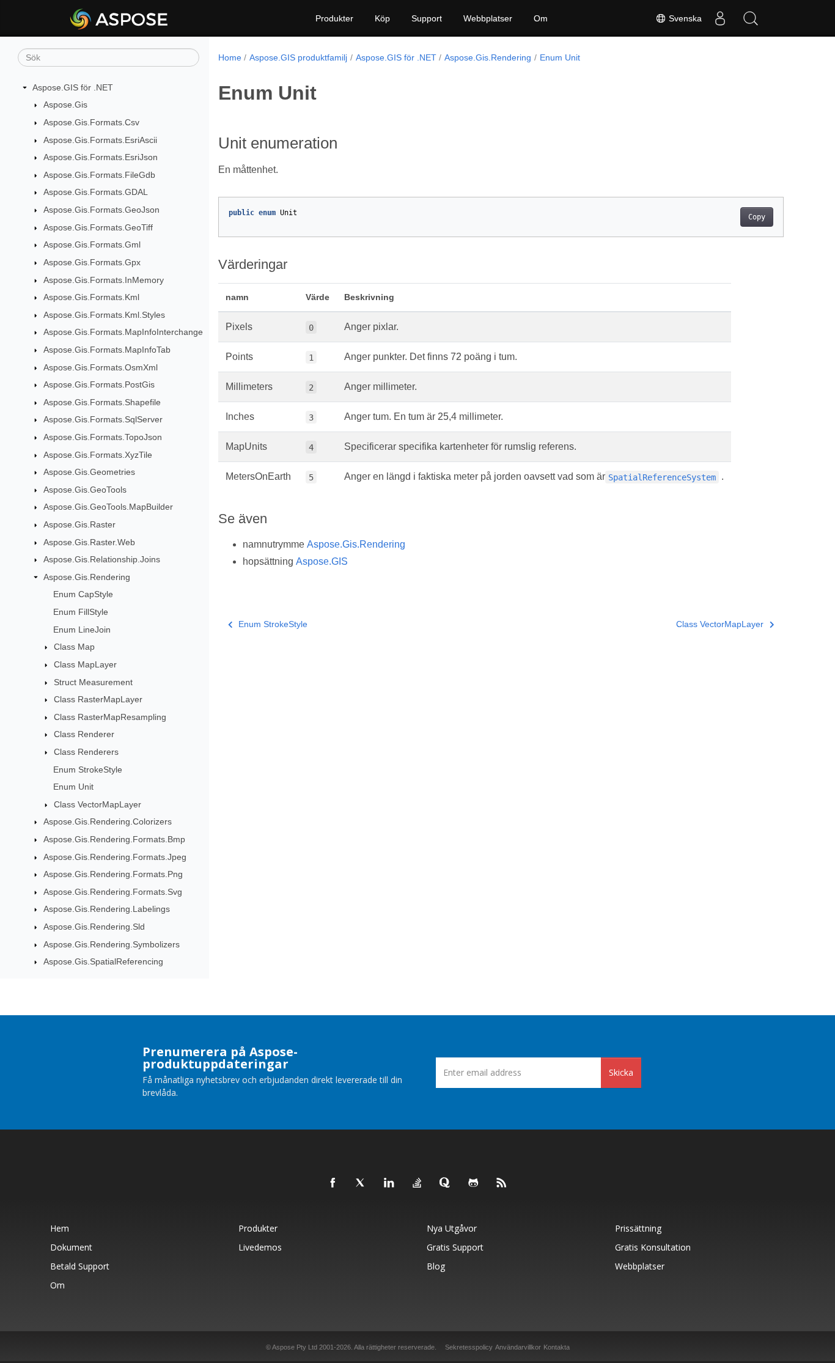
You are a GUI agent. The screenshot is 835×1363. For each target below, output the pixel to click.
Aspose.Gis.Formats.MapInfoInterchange (123, 332)
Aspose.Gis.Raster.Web (89, 542)
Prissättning (638, 1228)
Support (426, 18)
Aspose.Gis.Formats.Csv (91, 122)
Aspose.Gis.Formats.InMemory (103, 280)
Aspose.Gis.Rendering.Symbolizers (111, 944)
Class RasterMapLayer (98, 699)
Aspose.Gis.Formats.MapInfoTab (107, 350)
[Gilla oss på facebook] (333, 1183)
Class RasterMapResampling (110, 717)
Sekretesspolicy (469, 1347)
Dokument (71, 1247)
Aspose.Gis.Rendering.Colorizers (107, 822)
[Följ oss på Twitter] (361, 1183)
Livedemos (260, 1247)
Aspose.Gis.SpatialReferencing (103, 961)
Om (541, 18)
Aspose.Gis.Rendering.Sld (94, 926)
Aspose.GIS (322, 561)
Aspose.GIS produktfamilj (298, 57)
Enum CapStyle (83, 595)
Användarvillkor (518, 1347)
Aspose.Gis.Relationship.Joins (101, 559)
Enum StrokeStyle (87, 769)
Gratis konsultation (653, 1247)
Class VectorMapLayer (97, 804)
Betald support (79, 1266)
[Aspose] (119, 18)
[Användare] (720, 18)
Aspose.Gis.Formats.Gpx (92, 262)
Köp (382, 18)
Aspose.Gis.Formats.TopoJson (102, 437)
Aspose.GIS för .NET (72, 87)
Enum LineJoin (82, 629)
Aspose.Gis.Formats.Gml (92, 244)
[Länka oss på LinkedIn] (389, 1183)
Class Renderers (86, 752)
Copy (756, 217)
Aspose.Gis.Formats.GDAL (95, 192)
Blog (436, 1266)
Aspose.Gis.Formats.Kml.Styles (104, 315)
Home (229, 57)
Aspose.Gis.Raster (79, 524)
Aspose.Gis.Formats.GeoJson (101, 210)
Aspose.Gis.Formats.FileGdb (99, 175)
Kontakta (556, 1347)
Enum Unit (73, 787)
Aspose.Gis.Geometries (89, 472)
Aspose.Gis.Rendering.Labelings (106, 909)
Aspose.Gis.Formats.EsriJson (100, 157)
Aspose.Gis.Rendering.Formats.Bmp (114, 839)
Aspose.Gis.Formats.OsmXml (100, 367)
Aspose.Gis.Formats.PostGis (99, 384)
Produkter (334, 18)
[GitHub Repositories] (474, 1183)
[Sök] (750, 18)
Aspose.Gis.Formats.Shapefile (102, 402)
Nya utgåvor (452, 1228)
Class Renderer (84, 735)
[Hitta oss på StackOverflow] (417, 1183)
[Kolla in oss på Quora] (446, 1183)
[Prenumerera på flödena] (502, 1183)
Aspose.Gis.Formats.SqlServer (103, 420)
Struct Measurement (93, 682)
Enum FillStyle (80, 612)
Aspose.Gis (65, 105)
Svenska (684, 18)
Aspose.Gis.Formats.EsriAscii (100, 140)
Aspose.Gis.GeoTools (85, 489)
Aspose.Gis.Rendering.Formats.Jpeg (114, 857)
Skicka (621, 1072)
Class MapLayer (85, 664)
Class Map (74, 647)
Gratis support (455, 1247)
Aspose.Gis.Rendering (86, 577)
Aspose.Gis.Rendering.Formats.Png (113, 874)
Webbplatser (487, 18)
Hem (59, 1228)
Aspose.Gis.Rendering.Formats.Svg (112, 892)
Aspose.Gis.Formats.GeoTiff (98, 227)
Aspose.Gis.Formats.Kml (91, 297)
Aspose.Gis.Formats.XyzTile (97, 455)
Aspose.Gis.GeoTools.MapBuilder (108, 507)
